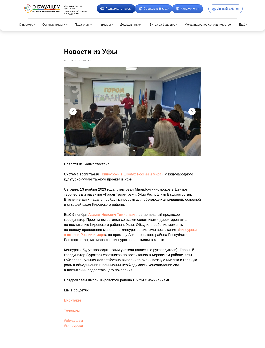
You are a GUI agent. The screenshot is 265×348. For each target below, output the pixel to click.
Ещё (242, 24)
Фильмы (105, 24)
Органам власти (53, 24)
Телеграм (72, 310)
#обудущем (73, 320)
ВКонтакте (72, 300)
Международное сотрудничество (208, 24)
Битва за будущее (162, 24)
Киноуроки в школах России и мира (131, 174)
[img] (42, 9)
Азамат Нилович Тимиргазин (112, 215)
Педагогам (82, 24)
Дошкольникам (130, 24)
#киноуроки (73, 325)
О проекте (26, 24)
